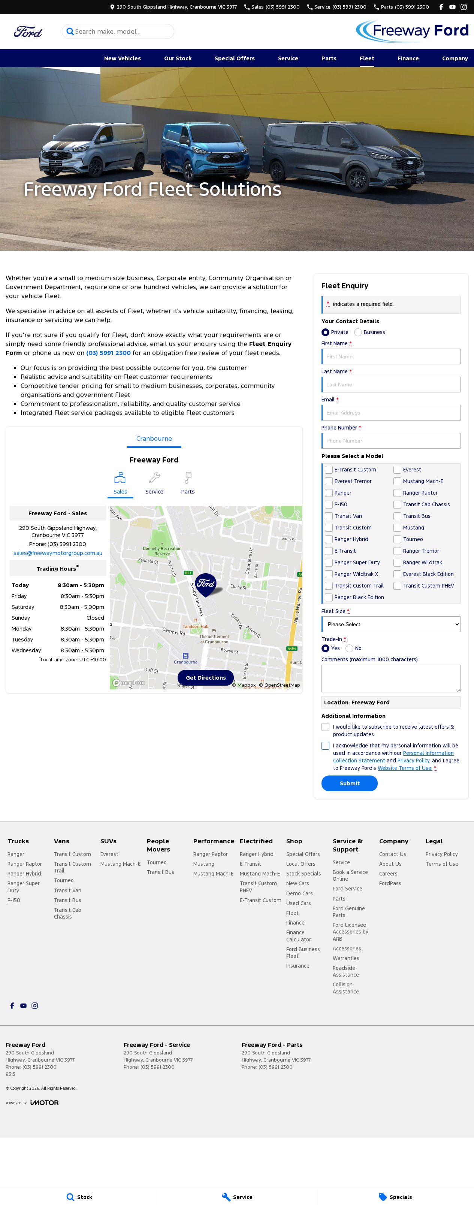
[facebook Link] (441, 7)
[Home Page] (28, 31)
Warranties (346, 958)
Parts (328, 58)
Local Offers (301, 864)
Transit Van (67, 890)
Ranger (15, 854)
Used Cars (298, 903)
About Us (390, 864)
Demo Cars (299, 893)
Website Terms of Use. (405, 768)
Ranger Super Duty (23, 886)
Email (330, 399)
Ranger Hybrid (24, 873)
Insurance (298, 965)
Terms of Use (442, 864)
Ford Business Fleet (303, 952)
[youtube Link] (452, 7)
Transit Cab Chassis (67, 913)
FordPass (390, 883)
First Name (336, 343)
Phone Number (341, 427)
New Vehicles (122, 58)
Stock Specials (303, 873)
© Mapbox (244, 685)
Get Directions (206, 677)
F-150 (13, 900)
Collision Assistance (346, 988)
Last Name (336, 371)
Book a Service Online (350, 875)
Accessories (347, 948)
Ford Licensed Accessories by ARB (350, 932)
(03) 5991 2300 (108, 353)
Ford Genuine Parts (349, 912)
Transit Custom (72, 854)
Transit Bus (67, 900)
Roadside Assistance (346, 971)
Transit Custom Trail (72, 867)
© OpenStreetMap (279, 685)
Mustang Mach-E (120, 864)
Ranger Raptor (24, 864)
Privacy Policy (413, 760)
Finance (408, 58)
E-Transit (250, 864)
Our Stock (177, 58)
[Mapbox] (130, 683)
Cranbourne (154, 438)
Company (455, 58)
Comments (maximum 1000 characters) (369, 659)
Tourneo (64, 880)
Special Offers (235, 58)
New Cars (297, 883)
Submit (350, 783)
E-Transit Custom (260, 900)
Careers (388, 873)
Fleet (367, 58)
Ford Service (347, 888)
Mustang (203, 864)
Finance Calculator (298, 936)
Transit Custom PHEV (258, 886)
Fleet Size (335, 611)
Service (288, 58)
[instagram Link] (463, 7)
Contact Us (392, 854)
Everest (109, 854)
